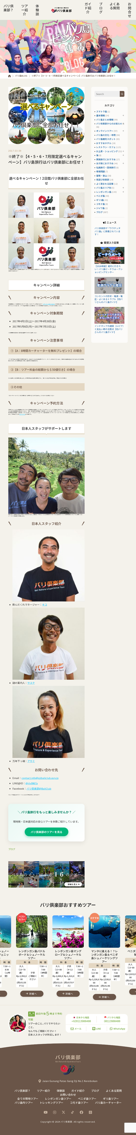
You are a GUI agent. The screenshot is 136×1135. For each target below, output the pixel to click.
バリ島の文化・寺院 (106, 135)
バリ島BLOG (21, 75)
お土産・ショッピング (107, 151)
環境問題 (100, 171)
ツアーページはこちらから (49, 304)
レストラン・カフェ (106, 147)
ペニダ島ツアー (87, 1099)
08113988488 (112, 1021)
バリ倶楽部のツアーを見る (46, 832)
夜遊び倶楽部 (102, 179)
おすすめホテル (103, 143)
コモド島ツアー (79, 1103)
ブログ (100, 7)
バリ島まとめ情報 (104, 119)
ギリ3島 (100, 200)
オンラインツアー (104, 130)
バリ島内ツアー (24, 1103)
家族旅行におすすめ (106, 159)
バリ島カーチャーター (108, 1103)
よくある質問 (115, 5)
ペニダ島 (100, 195)
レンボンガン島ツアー (58, 1099)
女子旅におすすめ (104, 163)
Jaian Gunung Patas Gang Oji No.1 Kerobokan (69, 1081)
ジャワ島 (100, 208)
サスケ (31, 683)
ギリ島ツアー (111, 1099)
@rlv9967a (32, 783)
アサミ (31, 761)
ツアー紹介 (24, 9)
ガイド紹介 (88, 7)
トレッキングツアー (51, 1103)
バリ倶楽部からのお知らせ (109, 123)
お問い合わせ (68, 1095)
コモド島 (100, 204)
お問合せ (129, 9)
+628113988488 (81, 1021)
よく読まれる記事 (104, 183)
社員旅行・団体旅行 (106, 167)
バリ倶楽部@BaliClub (39, 788)
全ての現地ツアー (27, 1099)
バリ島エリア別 (103, 187)
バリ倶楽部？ (8, 7)
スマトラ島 (101, 111)
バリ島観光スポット (106, 139)
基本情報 (100, 115)
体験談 (37, 9)
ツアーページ (22, 414)
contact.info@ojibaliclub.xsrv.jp (40, 778)
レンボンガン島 (103, 191)
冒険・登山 (101, 175)
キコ (44, 604)
